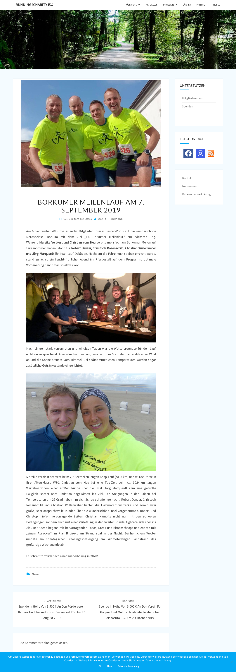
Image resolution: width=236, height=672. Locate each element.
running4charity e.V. (34, 4)
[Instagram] (200, 153)
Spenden (187, 106)
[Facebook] (188, 153)
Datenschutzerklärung (196, 194)
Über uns (131, 4)
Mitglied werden (192, 98)
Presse (216, 4)
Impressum (189, 186)
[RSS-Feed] (211, 153)
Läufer (187, 4)
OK (99, 666)
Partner (201, 4)
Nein (109, 666)
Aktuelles (152, 4)
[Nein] (231, 662)
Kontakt (187, 178)
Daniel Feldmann (110, 218)
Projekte (168, 4)
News (35, 574)
